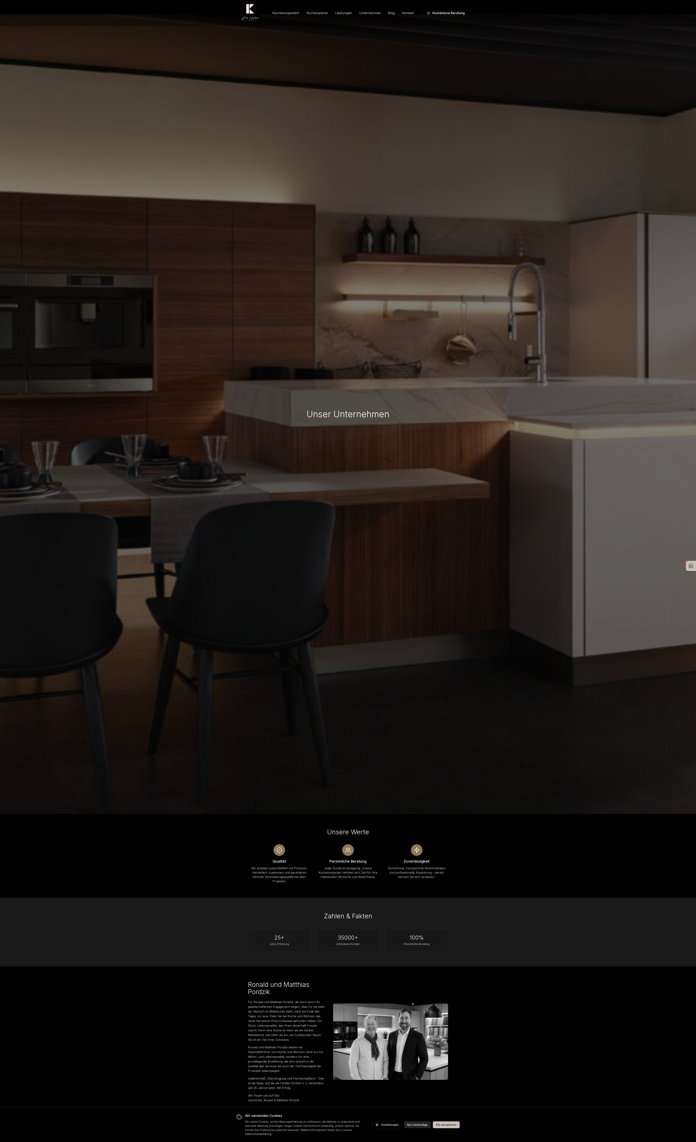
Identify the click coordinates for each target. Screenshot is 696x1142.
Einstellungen (390, 1124)
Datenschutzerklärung (258, 1133)
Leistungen (343, 13)
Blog (391, 13)
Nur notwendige (417, 1124)
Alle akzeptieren (446, 1124)
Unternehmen (370, 13)
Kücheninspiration (285, 13)
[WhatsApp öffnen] (691, 566)
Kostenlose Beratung (448, 13)
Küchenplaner (317, 13)
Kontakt (408, 13)
